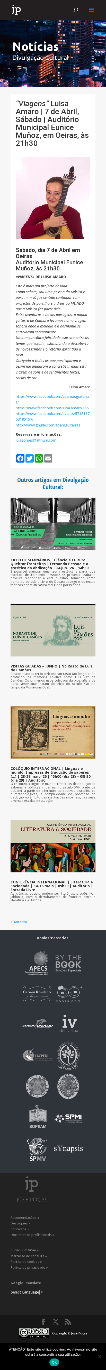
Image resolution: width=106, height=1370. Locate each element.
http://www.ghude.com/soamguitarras (48, 425)
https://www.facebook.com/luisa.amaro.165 (52, 407)
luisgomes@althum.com (36, 440)
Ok (54, 1362)
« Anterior (19, 921)
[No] (99, 1356)
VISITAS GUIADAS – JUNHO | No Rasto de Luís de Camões (52, 668)
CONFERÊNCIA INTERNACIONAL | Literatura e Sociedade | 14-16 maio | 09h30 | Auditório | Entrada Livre (52, 886)
